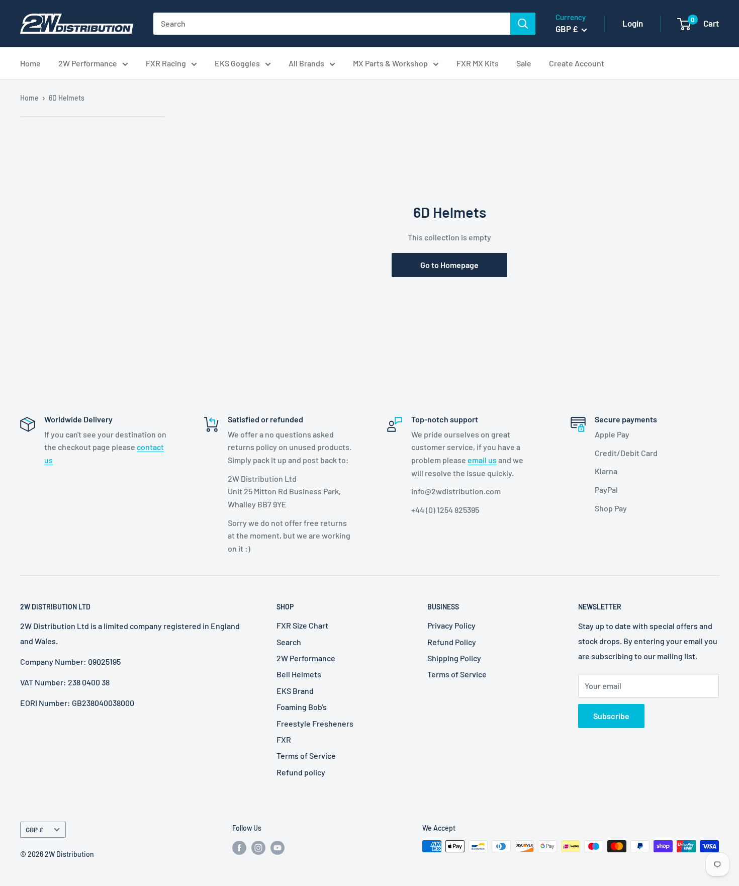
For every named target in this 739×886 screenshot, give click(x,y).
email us (482, 460)
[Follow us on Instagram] (258, 847)
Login (632, 23)
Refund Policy (451, 642)
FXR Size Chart (302, 625)
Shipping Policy (454, 658)
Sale (523, 63)
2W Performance (87, 63)
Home (30, 63)
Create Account (576, 63)
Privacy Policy (451, 625)
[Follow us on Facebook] (239, 847)
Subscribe (611, 716)
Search (288, 642)
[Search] (522, 24)
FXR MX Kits (477, 63)
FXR (283, 739)
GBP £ (34, 829)
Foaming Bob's (301, 707)
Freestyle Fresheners (314, 723)
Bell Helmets (298, 674)
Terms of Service (306, 755)
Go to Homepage (449, 265)
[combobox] (331, 24)
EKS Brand (295, 690)
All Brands (306, 63)
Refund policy (300, 772)
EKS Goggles (237, 63)
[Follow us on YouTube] (277, 847)
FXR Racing (166, 63)
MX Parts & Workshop (390, 63)
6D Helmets (66, 98)
